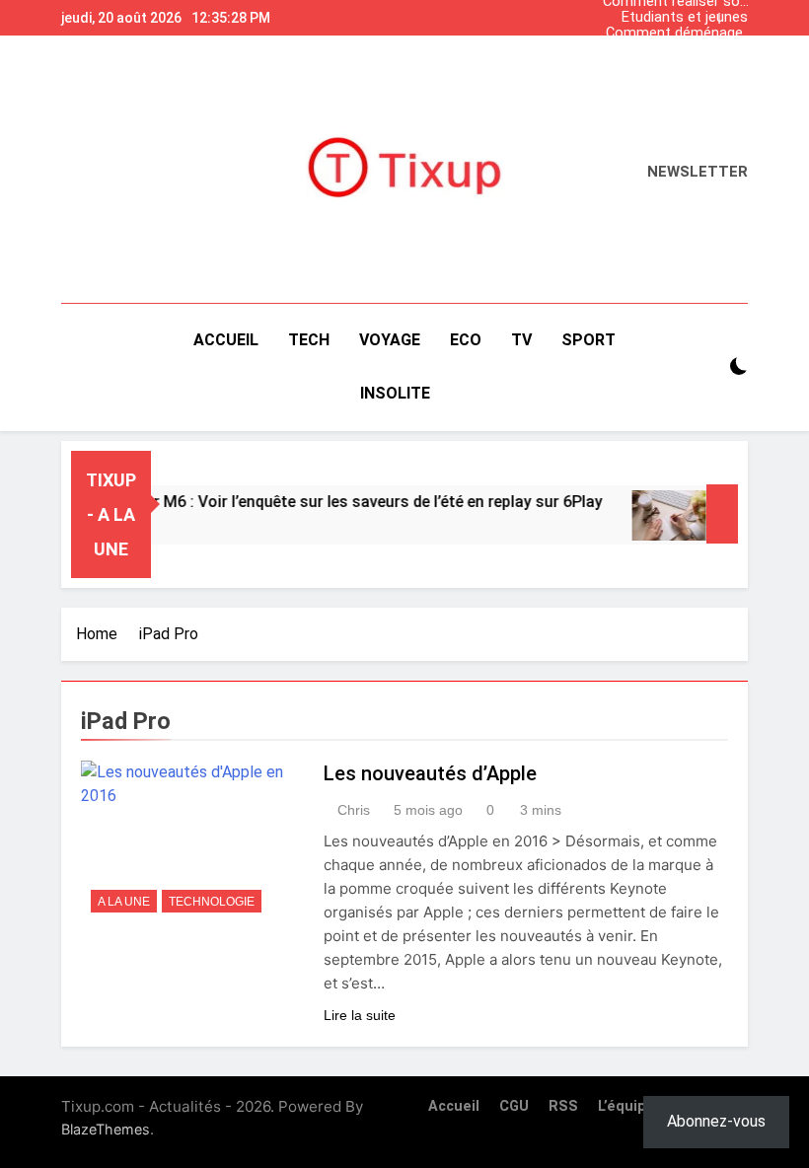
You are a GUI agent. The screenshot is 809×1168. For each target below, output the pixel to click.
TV (521, 339)
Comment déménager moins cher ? (677, 33)
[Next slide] (738, 13)
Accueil (225, 339)
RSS (563, 1106)
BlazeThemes (105, 1129)
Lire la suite (360, 1015)
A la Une (124, 902)
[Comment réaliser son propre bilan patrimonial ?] (661, 515)
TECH (309, 339)
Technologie (212, 902)
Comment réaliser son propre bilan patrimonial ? (675, 65)
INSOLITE (395, 393)
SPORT (588, 339)
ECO (465, 339)
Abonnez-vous (716, 1121)
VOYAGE (389, 339)
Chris (353, 810)
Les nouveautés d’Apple (430, 773)
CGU (514, 1106)
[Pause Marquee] (722, 514)
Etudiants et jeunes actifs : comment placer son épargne (685, 18)
